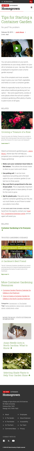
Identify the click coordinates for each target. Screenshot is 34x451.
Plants (3, 308)
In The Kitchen (9, 421)
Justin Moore (20, 32)
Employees (23, 414)
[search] (31, 1)
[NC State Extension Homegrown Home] (12, 393)
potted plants (10, 308)
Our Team (23, 425)
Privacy (22, 429)
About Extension (25, 418)
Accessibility (24, 421)
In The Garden (22, 303)
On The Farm (9, 425)
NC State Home (8, 1)
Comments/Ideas (10, 429)
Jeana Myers (20, 306)
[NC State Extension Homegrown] (17, 7)
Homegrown (13, 303)
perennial (28, 306)
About (7, 414)
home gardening (10, 306)
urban (17, 308)
